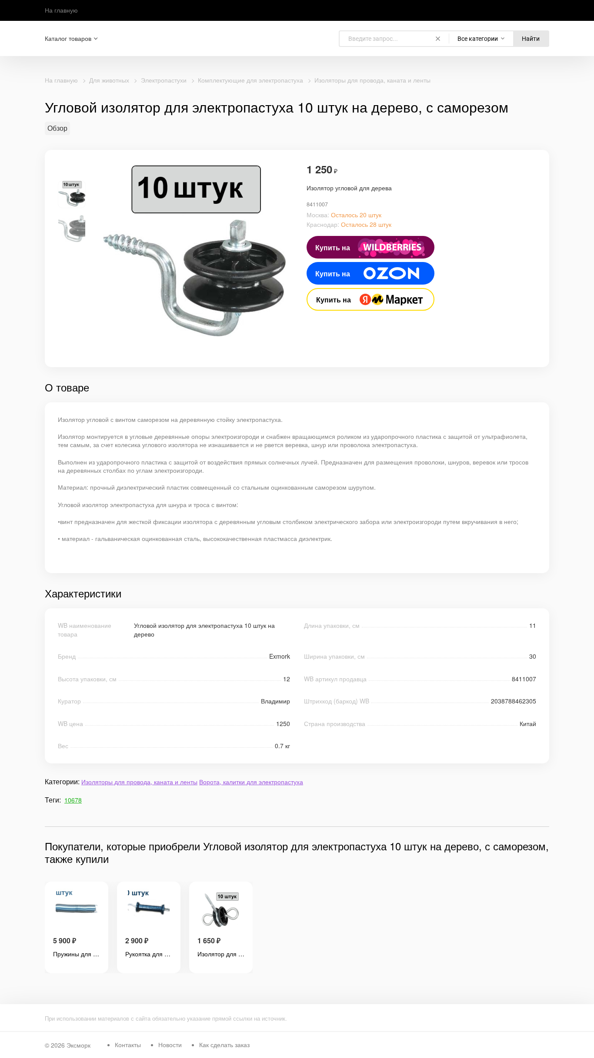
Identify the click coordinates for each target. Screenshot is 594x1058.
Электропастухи (164, 80)
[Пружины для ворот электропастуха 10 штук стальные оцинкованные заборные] (76, 910)
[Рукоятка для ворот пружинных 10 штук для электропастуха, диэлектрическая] (148, 910)
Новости (170, 1044)
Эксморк (78, 1045)
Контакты (128, 1044)
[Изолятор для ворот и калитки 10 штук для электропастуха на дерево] (220, 910)
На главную (61, 10)
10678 (73, 800)
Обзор (57, 128)
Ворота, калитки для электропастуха (251, 781)
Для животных (109, 80)
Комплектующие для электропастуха (250, 80)
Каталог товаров (68, 38)
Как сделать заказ (224, 1044)
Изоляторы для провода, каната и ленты (372, 80)
